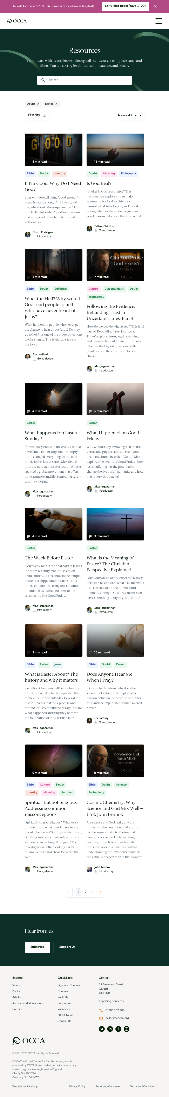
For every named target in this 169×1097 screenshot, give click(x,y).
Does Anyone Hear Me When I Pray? (109, 677)
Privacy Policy (77, 1086)
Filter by (34, 115)
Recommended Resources (28, 1003)
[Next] (100, 892)
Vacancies (64, 1009)
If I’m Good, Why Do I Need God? (53, 186)
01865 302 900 (115, 1010)
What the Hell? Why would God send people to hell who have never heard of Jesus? (52, 307)
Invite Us (63, 997)
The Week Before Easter (49, 558)
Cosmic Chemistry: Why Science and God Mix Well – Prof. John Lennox (115, 808)
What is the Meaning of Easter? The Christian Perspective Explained (110, 564)
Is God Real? (99, 183)
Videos (16, 985)
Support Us (67, 947)
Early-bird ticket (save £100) (125, 6)
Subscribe (38, 947)
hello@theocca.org (117, 1018)
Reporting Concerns (111, 1001)
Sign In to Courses (69, 985)
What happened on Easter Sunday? (51, 436)
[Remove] (38, 104)
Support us (64, 1003)
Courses (17, 1009)
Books (16, 991)
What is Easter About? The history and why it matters (51, 677)
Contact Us (64, 1021)
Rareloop (32, 1086)
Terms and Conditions (143, 1086)
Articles (16, 997)
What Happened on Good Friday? (113, 436)
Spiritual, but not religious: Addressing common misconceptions (51, 808)
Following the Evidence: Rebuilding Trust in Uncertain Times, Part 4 (111, 312)
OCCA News (65, 1015)
